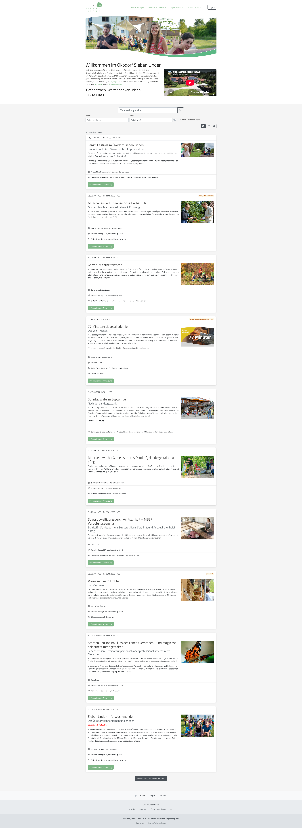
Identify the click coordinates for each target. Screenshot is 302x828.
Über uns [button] (198, 7)
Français (163, 795)
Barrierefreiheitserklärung (157, 823)
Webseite (98, 84)
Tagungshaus (115, 81)
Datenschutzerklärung (158, 809)
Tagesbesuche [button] (175, 7)
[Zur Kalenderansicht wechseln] (214, 126)
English (152, 795)
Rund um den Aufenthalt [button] (157, 7)
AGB (172, 809)
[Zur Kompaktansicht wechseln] (209, 126)
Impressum (143, 809)
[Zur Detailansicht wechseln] (203, 126)
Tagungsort (189, 7)
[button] (138, 7)
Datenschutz (140, 823)
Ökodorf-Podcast (115, 84)
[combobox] (148, 110)
